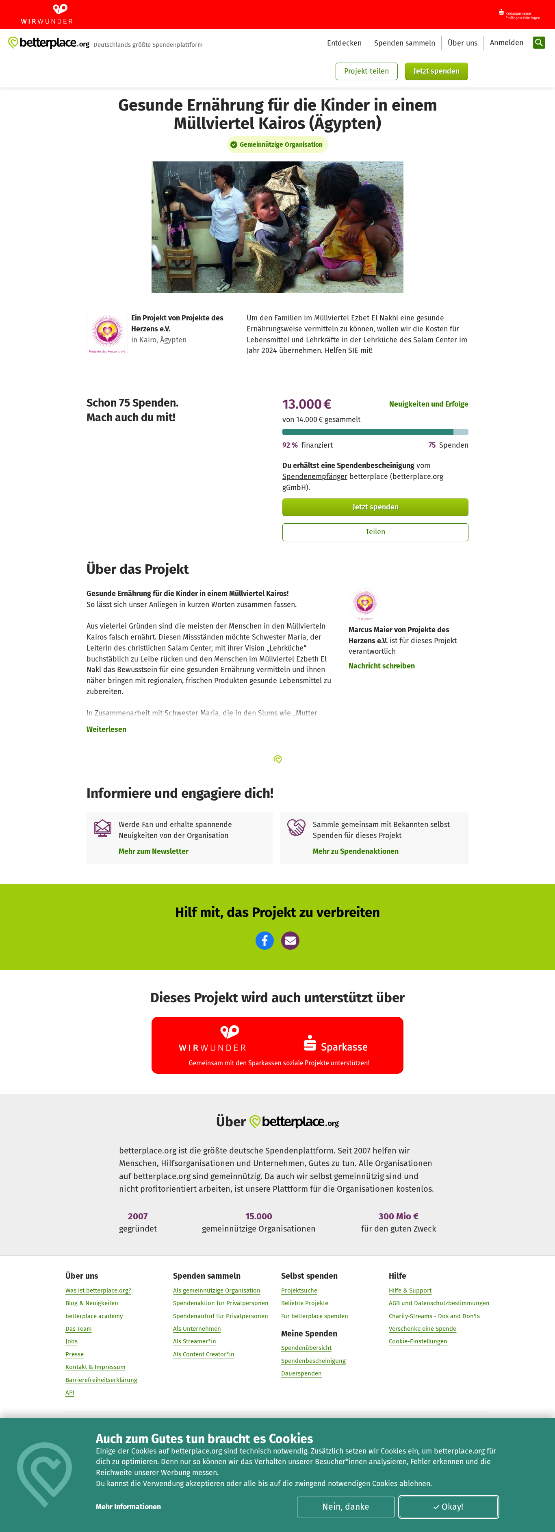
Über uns (462, 43)
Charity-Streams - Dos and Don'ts (434, 1316)
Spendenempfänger (314, 476)
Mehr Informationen (128, 1506)
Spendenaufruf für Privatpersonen (220, 1316)
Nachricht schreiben (382, 666)
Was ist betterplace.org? (98, 1290)
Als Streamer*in (194, 1341)
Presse (74, 1354)
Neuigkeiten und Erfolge (428, 404)
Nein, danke (345, 1507)
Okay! (452, 1507)
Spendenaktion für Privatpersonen (221, 1303)
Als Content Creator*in (203, 1354)
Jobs (71, 1341)
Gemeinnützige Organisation (281, 144)
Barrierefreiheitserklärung (101, 1380)
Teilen (376, 531)
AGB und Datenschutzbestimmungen (439, 1303)
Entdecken (344, 43)
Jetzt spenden (437, 71)
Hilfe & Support (410, 1290)
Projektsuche (299, 1290)
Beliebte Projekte (304, 1303)
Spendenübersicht (306, 1347)
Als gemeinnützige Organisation (216, 1290)
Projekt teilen (366, 71)
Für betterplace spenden (314, 1316)
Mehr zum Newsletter (154, 851)
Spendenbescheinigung (313, 1360)
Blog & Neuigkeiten (91, 1303)
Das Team (78, 1328)
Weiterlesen (106, 729)
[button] (265, 940)
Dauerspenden (301, 1373)
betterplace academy (94, 1316)
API (69, 1392)
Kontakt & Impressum (95, 1367)
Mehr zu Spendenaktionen (356, 851)
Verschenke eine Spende (422, 1328)
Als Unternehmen (197, 1328)
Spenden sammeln (404, 43)
